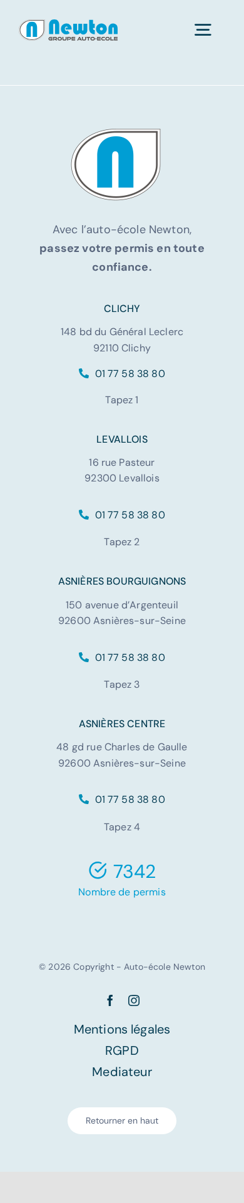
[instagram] (134, 1000)
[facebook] (110, 1000)
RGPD (122, 1050)
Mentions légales (122, 1029)
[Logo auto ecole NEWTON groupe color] (68, 26)
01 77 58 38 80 (128, 373)
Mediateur (121, 1072)
